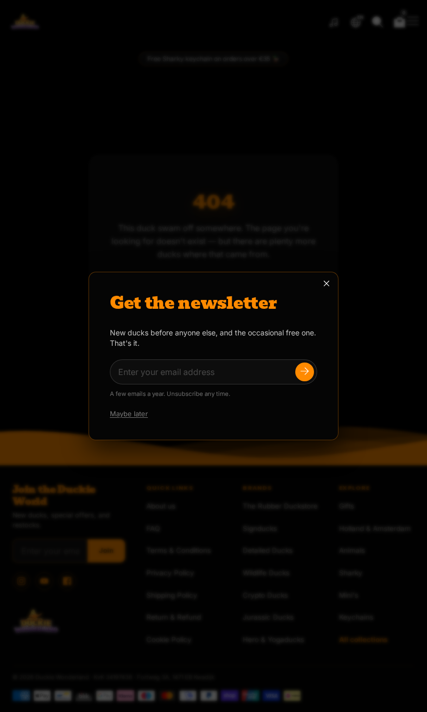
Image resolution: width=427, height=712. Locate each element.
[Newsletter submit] (304, 372)
